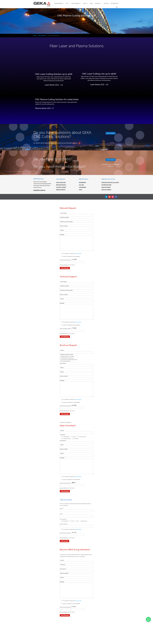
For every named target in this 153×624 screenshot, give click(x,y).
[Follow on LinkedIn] (106, 197)
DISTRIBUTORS (114, 3)
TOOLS (85, 3)
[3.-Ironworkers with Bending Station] (68, 359)
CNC (67, 3)
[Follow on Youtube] (109, 197)
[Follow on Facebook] (116, 197)
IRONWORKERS (58, 3)
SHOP (91, 3)
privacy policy (78, 253)
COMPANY (97, 3)
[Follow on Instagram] (112, 197)
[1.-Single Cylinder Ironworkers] (68, 356)
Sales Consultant (61, 182)
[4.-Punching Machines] (68, 361)
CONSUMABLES (75, 3)
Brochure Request (61, 184)
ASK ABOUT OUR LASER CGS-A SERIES (54, 90)
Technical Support (61, 187)
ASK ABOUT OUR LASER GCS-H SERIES (99, 90)
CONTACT (106, 3)
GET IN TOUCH (110, 133)
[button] (148, 619)
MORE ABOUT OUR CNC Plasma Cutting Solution (51, 114)
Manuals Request (60, 189)
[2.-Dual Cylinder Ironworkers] (68, 358)
